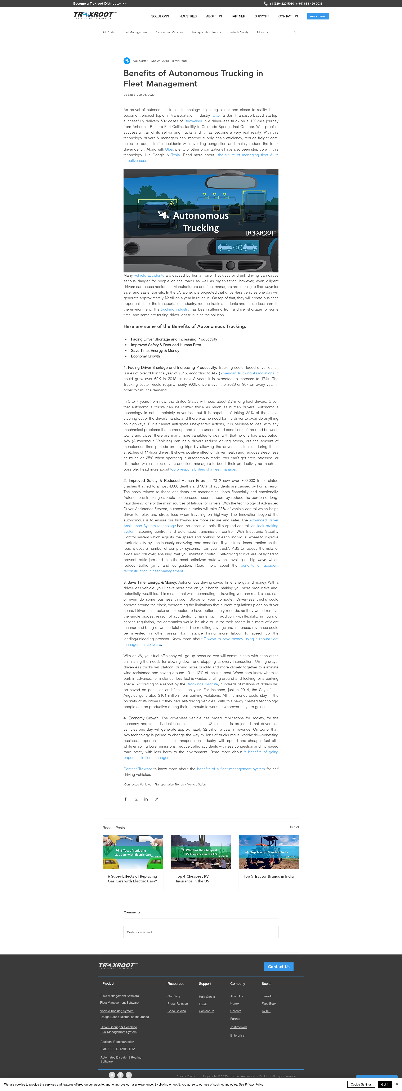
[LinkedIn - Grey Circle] (129, 1075)
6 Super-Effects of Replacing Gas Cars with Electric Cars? (132, 878)
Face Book (269, 1003)
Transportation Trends (206, 32)
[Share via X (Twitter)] (136, 799)
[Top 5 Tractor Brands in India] (269, 852)
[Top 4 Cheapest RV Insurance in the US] (201, 852)
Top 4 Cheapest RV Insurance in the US (192, 878)
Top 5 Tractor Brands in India (269, 876)
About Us (236, 996)
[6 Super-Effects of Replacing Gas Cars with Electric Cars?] (133, 852)
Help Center (207, 996)
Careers (235, 1011)
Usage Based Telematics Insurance (124, 1017)
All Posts (109, 32)
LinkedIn (267, 996)
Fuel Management (135, 32)
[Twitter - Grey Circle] (112, 1075)
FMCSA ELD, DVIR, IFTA (117, 1049)
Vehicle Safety (239, 32)
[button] (160, 16)
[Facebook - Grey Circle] (120, 1075)
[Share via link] (156, 799)
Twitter (266, 1011)
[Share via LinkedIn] (146, 799)
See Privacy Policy (251, 1084)
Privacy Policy (185, 1076)
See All (294, 827)
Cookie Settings (361, 1084)
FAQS (203, 1004)
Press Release (178, 1003)
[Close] (396, 1084)
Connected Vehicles (169, 32)
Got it (384, 1084)
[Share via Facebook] (126, 799)
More (260, 32)
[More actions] (275, 60)
